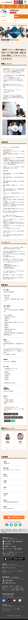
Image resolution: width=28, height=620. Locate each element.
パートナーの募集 (15, 609)
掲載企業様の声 (5, 586)
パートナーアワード (6, 610)
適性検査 (19, 548)
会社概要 (4, 571)
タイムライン (8, 548)
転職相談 (9, 553)
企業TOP (8, 16)
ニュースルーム (10, 571)
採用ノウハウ (19, 586)
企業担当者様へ (9, 580)
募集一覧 (15, 529)
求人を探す (8, 541)
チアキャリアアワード (6, 609)
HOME (2, 529)
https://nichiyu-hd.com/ (9, 508)
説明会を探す (19, 541)
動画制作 (18, 589)
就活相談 (4, 553)
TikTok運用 (13, 589)
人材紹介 (21, 588)
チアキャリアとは (10, 567)
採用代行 (22, 589)
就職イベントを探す (10, 546)
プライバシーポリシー (6, 572)
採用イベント (12, 586)
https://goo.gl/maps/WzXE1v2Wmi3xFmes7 (13, 349)
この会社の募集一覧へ (15, 517)
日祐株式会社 (8, 529)
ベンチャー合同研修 (15, 588)
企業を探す (8, 544)
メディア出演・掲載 (18, 571)
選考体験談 (11, 552)
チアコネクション (5, 589)
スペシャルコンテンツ (18, 552)
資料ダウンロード (5, 588)
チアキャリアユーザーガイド (8, 555)
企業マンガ (14, 553)
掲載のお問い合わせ (10, 583)
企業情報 (8, 20)
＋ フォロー (13, 12)
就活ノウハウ (5, 552)
